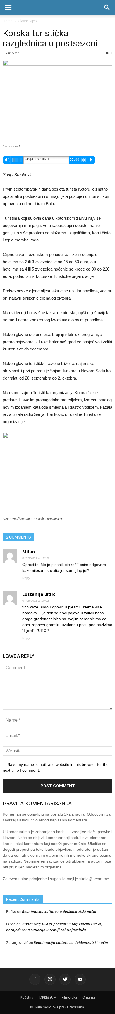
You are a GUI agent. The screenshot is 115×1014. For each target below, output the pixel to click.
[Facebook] (34, 979)
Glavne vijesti (28, 20)
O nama (88, 997)
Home (8, 20)
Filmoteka (69, 997)
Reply (26, 578)
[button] (107, 7)
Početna (26, 997)
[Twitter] (65, 979)
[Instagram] (50, 979)
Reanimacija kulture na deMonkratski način (59, 911)
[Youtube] (80, 979)
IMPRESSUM (47, 997)
